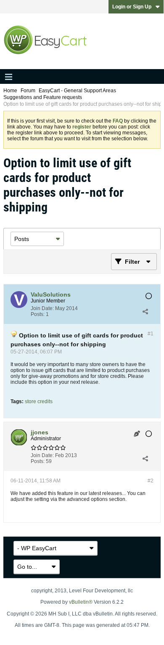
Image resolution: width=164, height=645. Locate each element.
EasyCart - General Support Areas (77, 91)
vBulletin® (81, 602)
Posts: (38, 314)
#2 (150, 481)
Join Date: (42, 308)
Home (10, 91)
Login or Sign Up (131, 7)
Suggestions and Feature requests (42, 97)
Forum (28, 91)
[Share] (145, 311)
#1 (150, 334)
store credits (39, 401)
